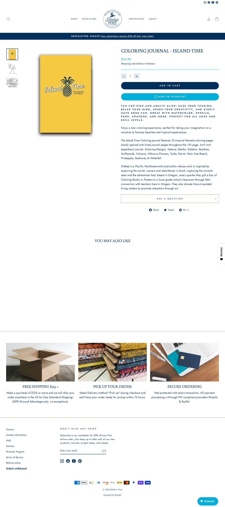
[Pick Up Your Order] (112, 362)
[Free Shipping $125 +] (40, 362)
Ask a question (170, 198)
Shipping (126, 63)
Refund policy (13, 463)
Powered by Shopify (112, 495)
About (153, 18)
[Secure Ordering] (184, 362)
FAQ (8, 440)
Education (89, 18)
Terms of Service (14, 457)
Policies (10, 446)
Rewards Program (15, 451)
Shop (74, 18)
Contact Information (16, 435)
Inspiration (136, 18)
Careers (10, 429)
